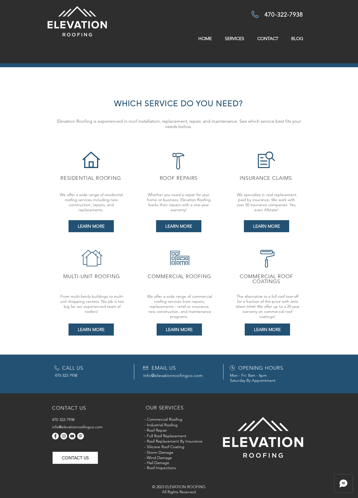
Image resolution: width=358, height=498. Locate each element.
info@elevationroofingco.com (173, 375)
